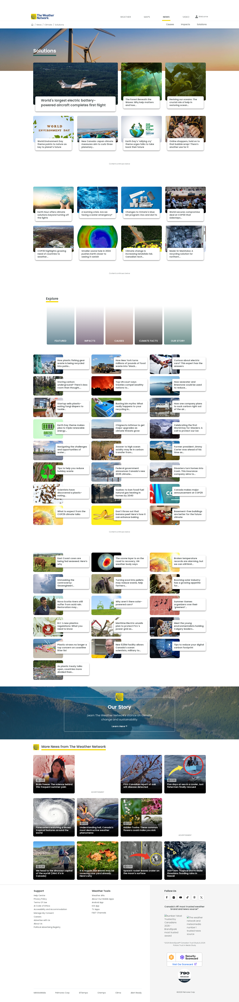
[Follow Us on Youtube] (180, 897)
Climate (48, 24)
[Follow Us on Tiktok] (187, 897)
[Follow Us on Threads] (194, 897)
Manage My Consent (44, 913)
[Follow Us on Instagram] (173, 897)
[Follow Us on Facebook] (166, 897)
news (39, 24)
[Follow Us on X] (201, 897)
